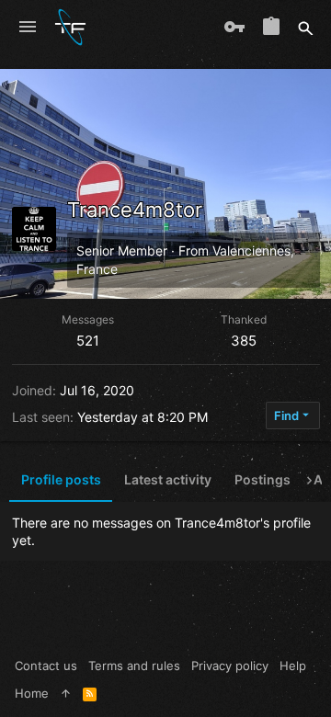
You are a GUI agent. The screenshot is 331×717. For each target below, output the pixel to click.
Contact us (46, 665)
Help (293, 665)
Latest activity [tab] (167, 479)
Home (32, 693)
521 (87, 340)
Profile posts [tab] (61, 479)
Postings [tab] (262, 479)
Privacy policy (229, 665)
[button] (27, 27)
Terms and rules (134, 665)
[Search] (306, 27)
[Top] (65, 693)
